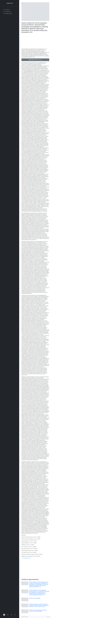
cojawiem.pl (9, 3)
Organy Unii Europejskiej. (34, 598)
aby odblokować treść (35, 59)
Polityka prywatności (24, 616)
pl (4, 614)
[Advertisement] (59, 16)
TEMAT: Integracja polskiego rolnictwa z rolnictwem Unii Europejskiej (38, 610)
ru (15, 614)
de (11, 614)
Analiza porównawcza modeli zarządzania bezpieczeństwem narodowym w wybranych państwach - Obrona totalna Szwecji (39, 605)
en (7, 614)
